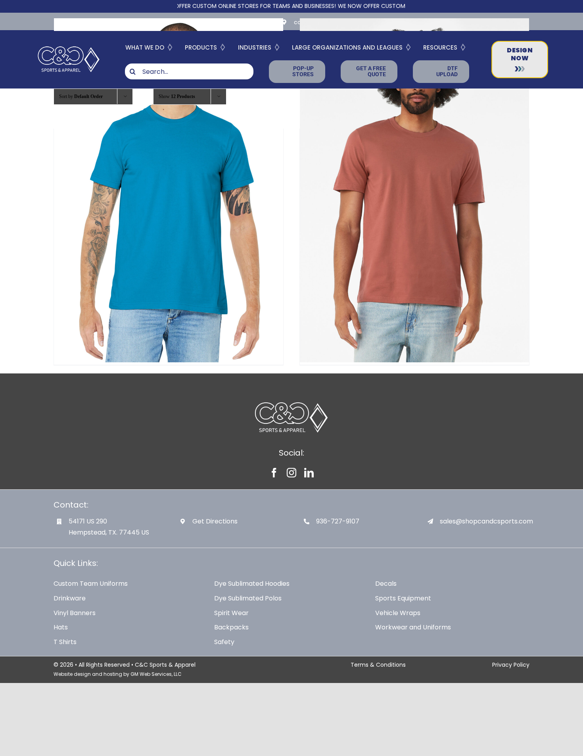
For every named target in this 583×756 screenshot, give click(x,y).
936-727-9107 (337, 521)
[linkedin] (309, 472)
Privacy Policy (510, 665)
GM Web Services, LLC (156, 674)
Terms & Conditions (378, 665)
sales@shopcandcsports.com (486, 521)
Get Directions (215, 521)
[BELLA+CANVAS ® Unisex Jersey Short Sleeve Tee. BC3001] (168, 190)
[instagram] (291, 472)
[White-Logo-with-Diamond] (69, 45)
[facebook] (274, 472)
